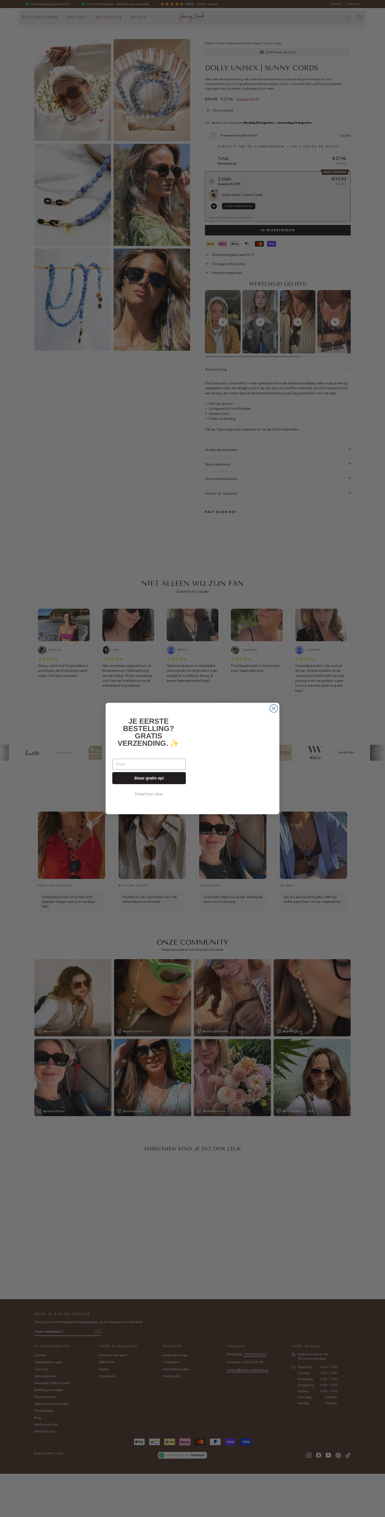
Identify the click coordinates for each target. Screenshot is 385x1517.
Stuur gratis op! (149, 778)
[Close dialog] (274, 708)
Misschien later (149, 794)
